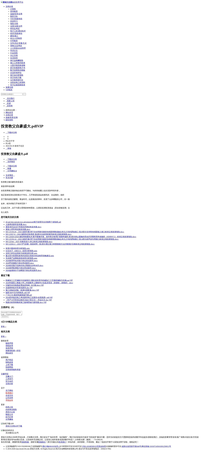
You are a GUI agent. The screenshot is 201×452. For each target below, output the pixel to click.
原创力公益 (10, 412)
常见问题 (9, 178)
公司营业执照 (100, 446)
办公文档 (14, 55)
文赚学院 (4, 374)
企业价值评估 (15, 73)
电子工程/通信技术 (18, 31)
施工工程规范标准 (17, 63)
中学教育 (14, 41)
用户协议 (9, 360)
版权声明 (9, 343)
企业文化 (9, 395)
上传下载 (9, 365)
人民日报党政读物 (17, 65)
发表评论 (5, 316)
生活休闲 (14, 58)
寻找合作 (9, 400)
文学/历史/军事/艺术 (18, 43)
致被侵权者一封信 (13, 351)
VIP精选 (9, 90)
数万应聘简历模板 (17, 70)
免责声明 (9, 348)
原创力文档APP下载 (14, 426)
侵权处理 (9, 346)
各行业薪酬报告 (16, 60)
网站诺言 (9, 353)
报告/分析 (14, 24)
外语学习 (14, 21)
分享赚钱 (9, 419)
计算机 (13, 9)
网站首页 (9, 113)
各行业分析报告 (16, 75)
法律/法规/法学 (16, 26)
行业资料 (14, 53)
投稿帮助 (9, 367)
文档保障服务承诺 (13, 370)
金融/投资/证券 (16, 14)
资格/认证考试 (16, 46)
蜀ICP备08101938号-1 (51, 446)
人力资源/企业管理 (18, 48)
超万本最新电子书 (17, 68)
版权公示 (9, 414)
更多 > (3, 327)
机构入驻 (9, 407)
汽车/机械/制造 (16, 19)
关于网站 (9, 390)
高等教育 (14, 11)
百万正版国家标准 (17, 85)
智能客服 (25, 442)
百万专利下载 (15, 78)
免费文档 (9, 87)
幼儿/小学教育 (16, 38)
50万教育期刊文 (16, 80)
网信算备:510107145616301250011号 (156, 446)
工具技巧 (9, 379)
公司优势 (9, 398)
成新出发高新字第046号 (131, 446)
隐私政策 (9, 362)
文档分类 (9, 6)
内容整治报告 (11, 409)
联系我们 (9, 393)
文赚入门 (9, 376)
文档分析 (9, 384)
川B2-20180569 (88, 446)
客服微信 (42, 442)
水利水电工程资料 (17, 82)
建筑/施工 (14, 36)
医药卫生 (14, 16)
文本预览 (10, 175)
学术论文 (14, 51)
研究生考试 (15, 29)
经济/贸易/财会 (16, 33)
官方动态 (9, 381)
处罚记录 (9, 417)
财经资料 (9, 120)
